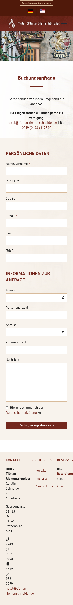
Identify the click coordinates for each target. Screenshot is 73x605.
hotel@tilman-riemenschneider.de (32, 122)
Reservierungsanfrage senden (36, 3)
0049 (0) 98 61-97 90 (36, 127)
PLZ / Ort (12, 181)
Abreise (12, 325)
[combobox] (36, 297)
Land (9, 233)
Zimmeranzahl (16, 342)
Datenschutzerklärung (21, 412)
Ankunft (12, 290)
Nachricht (12, 360)
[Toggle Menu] (64, 23)
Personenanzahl (18, 307)
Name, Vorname (18, 164)
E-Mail (11, 216)
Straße (10, 198)
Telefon (11, 250)
